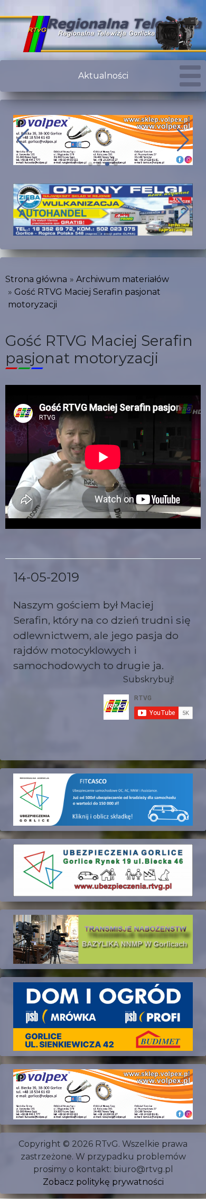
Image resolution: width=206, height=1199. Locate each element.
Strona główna (36, 279)
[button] (90, 164)
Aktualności (103, 76)
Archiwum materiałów (122, 279)
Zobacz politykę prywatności (103, 1182)
